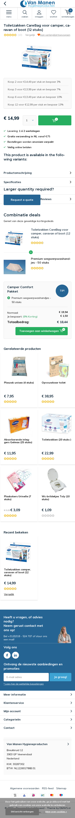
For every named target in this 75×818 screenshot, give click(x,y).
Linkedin (15, 655)
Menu (8, 17)
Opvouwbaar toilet (54, 382)
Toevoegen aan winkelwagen (39, 331)
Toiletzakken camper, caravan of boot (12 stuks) (17, 572)
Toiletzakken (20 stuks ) (56, 439)
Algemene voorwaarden (24, 788)
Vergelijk (30, 34)
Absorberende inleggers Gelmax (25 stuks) (18, 441)
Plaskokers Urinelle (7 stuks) (17, 498)
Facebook (7, 655)
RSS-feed (48, 788)
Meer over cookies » (56, 811)
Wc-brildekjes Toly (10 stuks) (56, 498)
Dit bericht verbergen (22, 811)
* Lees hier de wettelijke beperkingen (24, 684)
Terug (5, 3)
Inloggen (39, 17)
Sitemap (61, 788)
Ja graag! (60, 677)
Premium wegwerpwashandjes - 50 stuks (51, 260)
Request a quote (22, 200)
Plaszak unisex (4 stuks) (19, 382)
